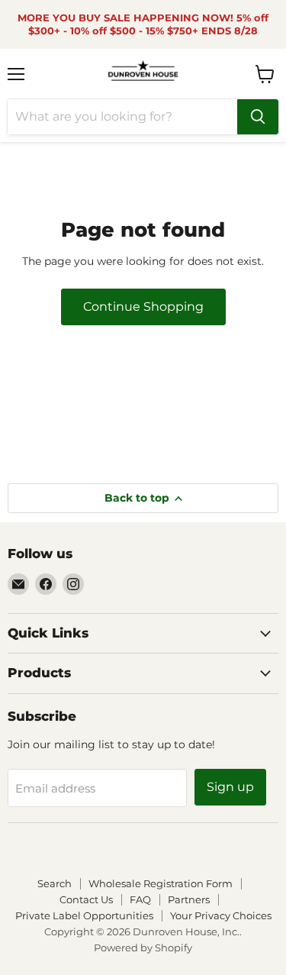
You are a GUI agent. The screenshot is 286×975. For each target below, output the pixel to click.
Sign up (230, 787)
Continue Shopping (143, 306)
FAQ (140, 899)
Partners (189, 899)
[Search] (257, 116)
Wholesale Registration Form (160, 883)
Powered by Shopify (143, 947)
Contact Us (86, 899)
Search (54, 883)
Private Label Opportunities (84, 915)
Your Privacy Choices (221, 915)
